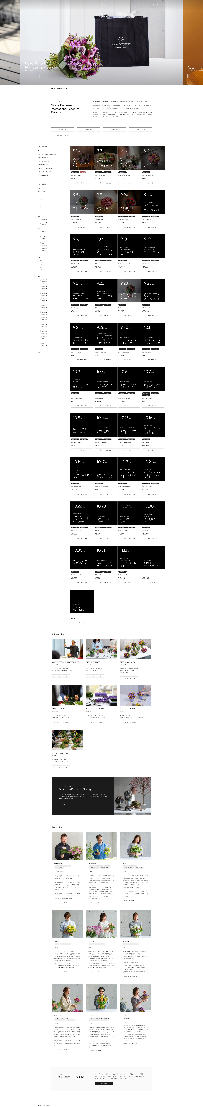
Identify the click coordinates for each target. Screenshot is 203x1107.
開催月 (40, 216)
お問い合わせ (104, 1083)
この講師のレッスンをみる (60, 902)
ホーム (39, 1105)
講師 (39, 188)
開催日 (40, 276)
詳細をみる (32, 76)
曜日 (39, 257)
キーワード (41, 213)
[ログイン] (160, 4)
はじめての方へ (62, 129)
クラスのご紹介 (88, 129)
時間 (39, 228)
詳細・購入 (153, 582)
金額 (39, 352)
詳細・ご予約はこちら (82, 183)
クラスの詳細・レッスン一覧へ (60, 676)
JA (151, 4)
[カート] (164, 4)
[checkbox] (52, 195)
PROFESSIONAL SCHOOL (62, 135)
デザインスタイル (42, 191)
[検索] (47, 4)
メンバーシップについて (140, 129)
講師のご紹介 (114, 129)
